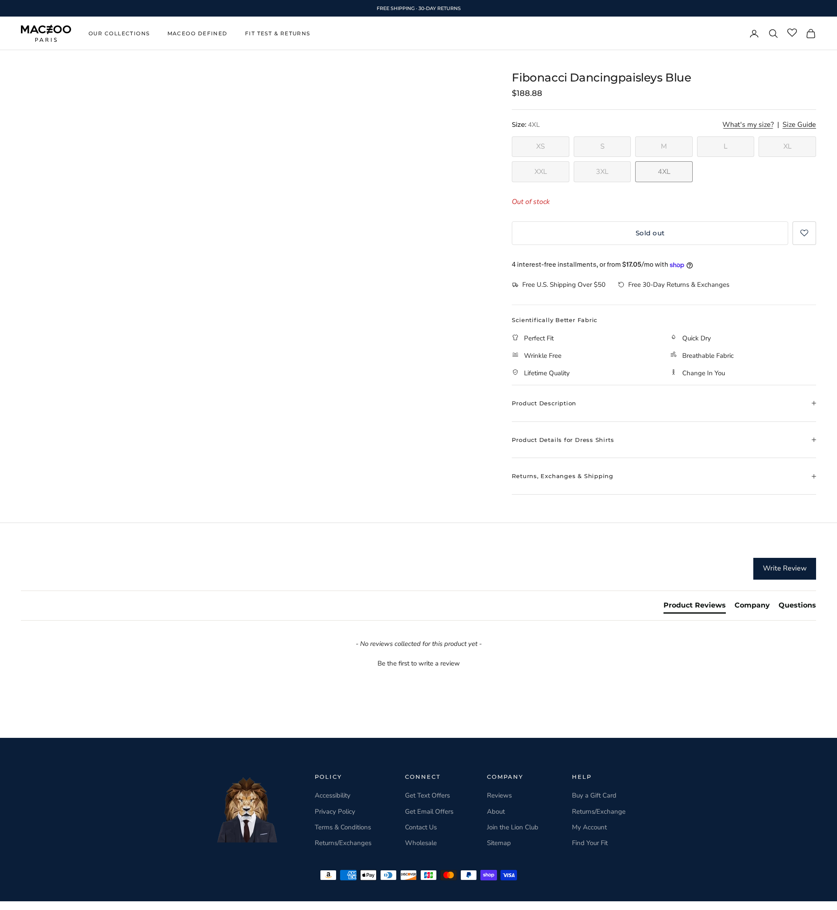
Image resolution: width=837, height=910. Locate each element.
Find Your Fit (590, 843)
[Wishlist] (792, 33)
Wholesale (421, 843)
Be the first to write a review (419, 663)
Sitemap (499, 843)
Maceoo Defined (197, 33)
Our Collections (119, 33)
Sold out (650, 233)
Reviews (499, 795)
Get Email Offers (429, 811)
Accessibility (332, 795)
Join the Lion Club (512, 827)
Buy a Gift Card (594, 795)
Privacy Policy (335, 811)
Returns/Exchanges (343, 843)
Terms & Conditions (343, 827)
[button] (804, 233)
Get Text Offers (427, 795)
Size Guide (799, 125)
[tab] (694, 607)
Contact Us (421, 827)
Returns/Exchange (599, 811)
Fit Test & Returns (277, 33)
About (496, 811)
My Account (589, 827)
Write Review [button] (784, 568)
